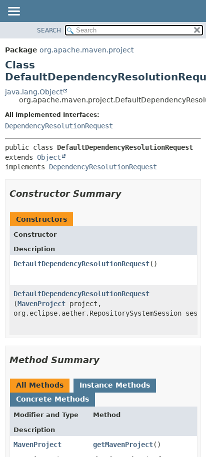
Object (49, 157)
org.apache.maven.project (87, 50)
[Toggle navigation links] (13, 12)
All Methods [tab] (40, 385)
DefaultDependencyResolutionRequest (82, 264)
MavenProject (42, 304)
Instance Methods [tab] (115, 385)
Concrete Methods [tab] (52, 399)
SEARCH (49, 30)
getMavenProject (123, 445)
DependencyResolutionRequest (59, 126)
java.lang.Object (33, 92)
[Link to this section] (128, 193)
